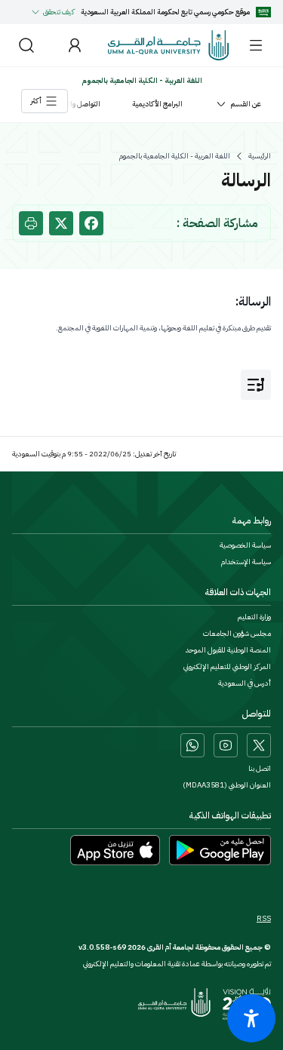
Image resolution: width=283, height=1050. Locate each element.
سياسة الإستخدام (246, 562)
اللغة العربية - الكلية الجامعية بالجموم (174, 156)
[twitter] (61, 223)
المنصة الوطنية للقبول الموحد (228, 650)
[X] (259, 745)
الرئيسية (259, 156)
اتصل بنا (259, 768)
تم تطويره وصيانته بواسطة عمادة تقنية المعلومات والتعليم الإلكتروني (177, 963)
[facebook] (91, 223)
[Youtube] (226, 745)
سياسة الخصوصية (245, 545)
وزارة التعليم (254, 617)
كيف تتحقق (59, 11)
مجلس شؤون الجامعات (237, 633)
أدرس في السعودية (244, 683)
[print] (31, 223)
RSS (264, 918)
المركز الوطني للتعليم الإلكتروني (227, 667)
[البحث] (26, 45)
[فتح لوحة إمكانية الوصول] (251, 1018)
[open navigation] (256, 385)
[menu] (256, 45)
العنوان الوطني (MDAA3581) (227, 785)
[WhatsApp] (192, 745)
